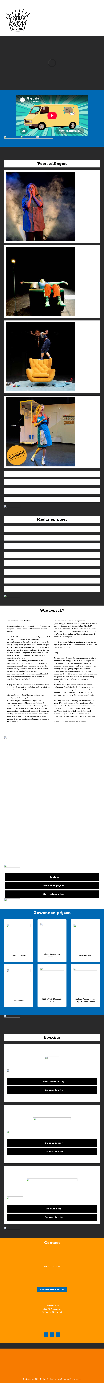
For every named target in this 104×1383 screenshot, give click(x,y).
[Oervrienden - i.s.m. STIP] (40, 399)
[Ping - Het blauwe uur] (40, 173)
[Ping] (40, 248)
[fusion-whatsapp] (58, 1334)
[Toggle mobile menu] (98, 9)
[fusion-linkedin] (52, 1334)
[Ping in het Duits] (40, 323)
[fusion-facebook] (46, 1334)
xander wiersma (74, 1379)
